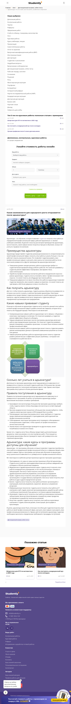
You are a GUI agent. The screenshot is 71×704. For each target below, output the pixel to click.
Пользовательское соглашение (15, 665)
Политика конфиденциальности (19, 695)
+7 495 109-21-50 (14, 616)
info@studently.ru (15, 613)
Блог (14, 7)
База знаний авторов (12, 675)
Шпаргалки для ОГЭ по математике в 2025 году (22, 120)
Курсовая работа (11, 639)
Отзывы (8, 657)
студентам (42, 239)
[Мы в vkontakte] (7, 628)
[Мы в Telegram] (11, 628)
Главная (7, 7)
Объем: (14, 167)
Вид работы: (15, 152)
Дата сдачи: (15, 174)
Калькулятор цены (59, 700)
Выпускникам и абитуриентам (15, 564)
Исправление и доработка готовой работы (19, 644)
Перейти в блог (60, 582)
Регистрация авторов (12, 681)
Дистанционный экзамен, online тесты (30, 7)
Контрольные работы (12, 636)
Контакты (8, 660)
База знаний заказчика (13, 662)
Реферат (8, 641)
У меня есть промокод (35, 189)
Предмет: (14, 159)
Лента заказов (10, 654)
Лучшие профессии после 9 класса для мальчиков (23, 131)
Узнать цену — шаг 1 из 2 (35, 196)
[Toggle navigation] (7, 2)
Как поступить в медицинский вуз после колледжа (23, 126)
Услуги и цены (10, 651)
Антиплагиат (9, 668)
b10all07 (24, 701)
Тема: (13, 181)
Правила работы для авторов (15, 678)
